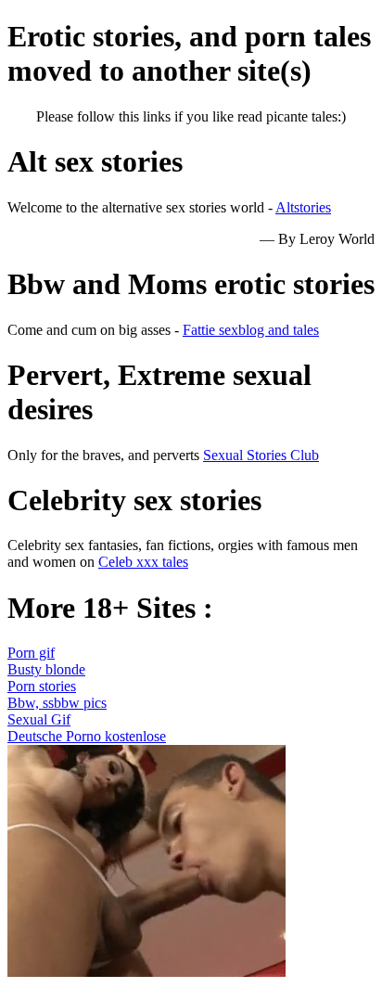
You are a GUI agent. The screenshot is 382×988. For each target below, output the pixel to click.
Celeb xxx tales (143, 562)
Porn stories (41, 686)
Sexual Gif (38, 719)
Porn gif (31, 653)
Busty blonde (46, 669)
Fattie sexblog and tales (251, 330)
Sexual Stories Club (261, 455)
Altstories (303, 207)
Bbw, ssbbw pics (57, 703)
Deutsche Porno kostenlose (86, 736)
